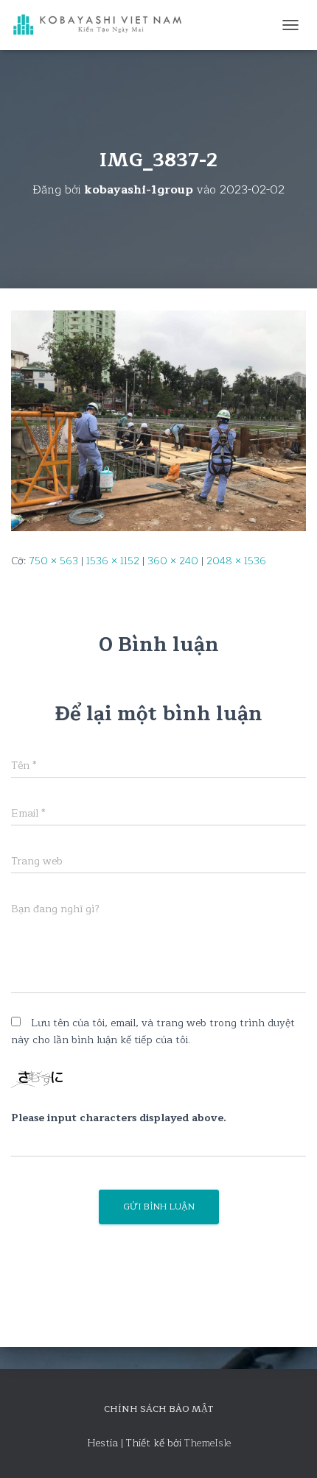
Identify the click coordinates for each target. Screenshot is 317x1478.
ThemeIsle (207, 1443)
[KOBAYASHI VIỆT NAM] (103, 25)
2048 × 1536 (236, 561)
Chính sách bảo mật (158, 1408)
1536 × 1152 (112, 561)
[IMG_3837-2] (158, 420)
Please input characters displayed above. (118, 1118)
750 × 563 (53, 561)
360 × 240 (172, 561)
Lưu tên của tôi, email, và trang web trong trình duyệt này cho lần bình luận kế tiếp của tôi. (153, 1031)
